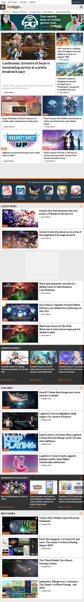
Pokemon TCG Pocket (19, 12)
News (4, 2)
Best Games (12, 2)
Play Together (48, 12)
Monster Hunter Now (63, 12)
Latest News (9, 206)
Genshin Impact (35, 12)
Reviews (32, 2)
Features (23, 2)
